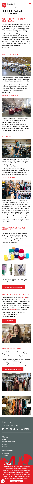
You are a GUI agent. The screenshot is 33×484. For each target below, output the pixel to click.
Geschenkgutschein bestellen (13, 369)
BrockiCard (23, 297)
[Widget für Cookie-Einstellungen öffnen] (3, 481)
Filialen (4, 439)
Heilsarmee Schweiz (8, 451)
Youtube (22, 429)
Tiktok (18, 429)
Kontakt (4, 444)
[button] (4, 405)
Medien (4, 447)
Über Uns (5, 437)
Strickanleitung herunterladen (13, 287)
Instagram (7, 429)
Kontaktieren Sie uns (16, 481)
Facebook (3, 429)
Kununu (27, 429)
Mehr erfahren (9, 320)
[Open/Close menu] (29, 4)
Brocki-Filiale (13, 309)
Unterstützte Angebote (8, 442)
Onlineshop (5, 453)
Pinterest (14, 429)
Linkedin (11, 429)
